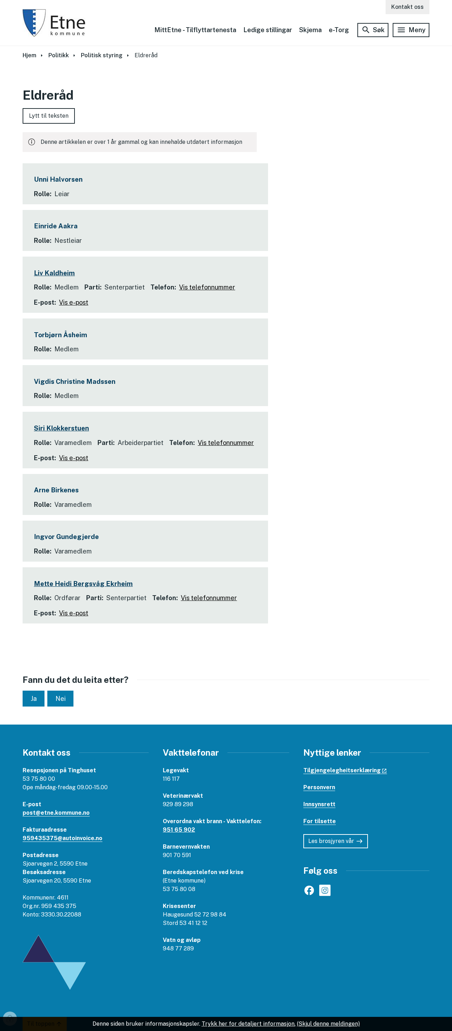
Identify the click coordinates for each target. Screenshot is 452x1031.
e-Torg (339, 30)
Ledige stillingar (267, 30)
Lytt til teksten (49, 115)
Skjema (310, 30)
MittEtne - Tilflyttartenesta (195, 30)
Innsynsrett (319, 804)
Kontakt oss (407, 7)
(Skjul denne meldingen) (328, 1023)
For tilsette (319, 821)
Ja (34, 698)
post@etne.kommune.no (56, 812)
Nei (60, 698)
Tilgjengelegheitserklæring (342, 770)
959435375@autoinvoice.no (62, 838)
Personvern (319, 787)
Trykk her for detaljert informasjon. (249, 1023)
